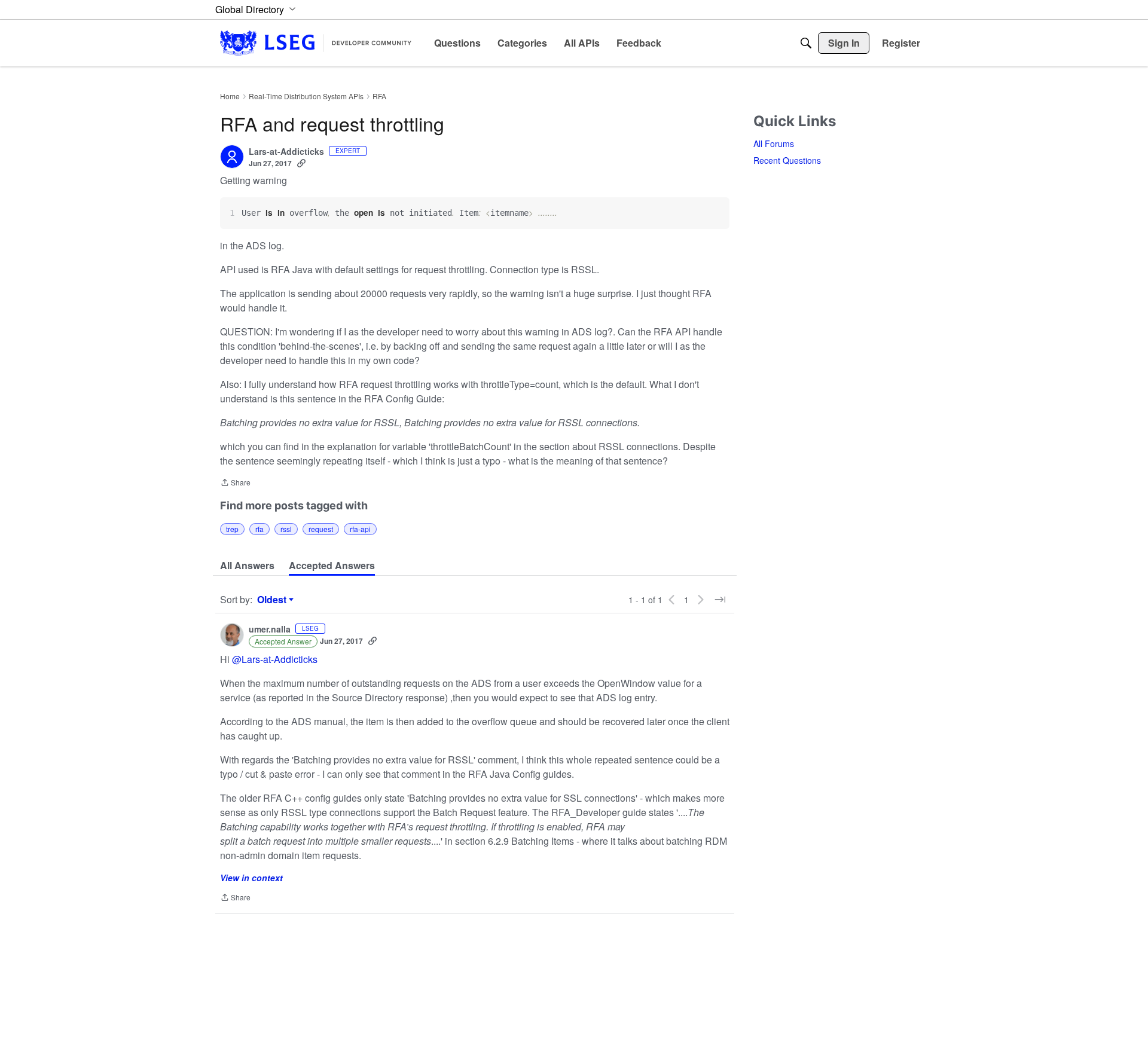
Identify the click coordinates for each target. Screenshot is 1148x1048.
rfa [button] (259, 529)
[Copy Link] (301, 163)
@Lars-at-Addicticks (274, 659)
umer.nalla (270, 629)
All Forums (773, 143)
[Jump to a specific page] (719, 599)
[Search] (806, 43)
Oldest (273, 599)
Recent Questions (787, 160)
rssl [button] (286, 529)
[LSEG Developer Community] (315, 42)
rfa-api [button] (360, 529)
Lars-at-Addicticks (286, 151)
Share (235, 483)
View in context (251, 878)
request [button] (321, 529)
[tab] (247, 565)
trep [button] (232, 529)
